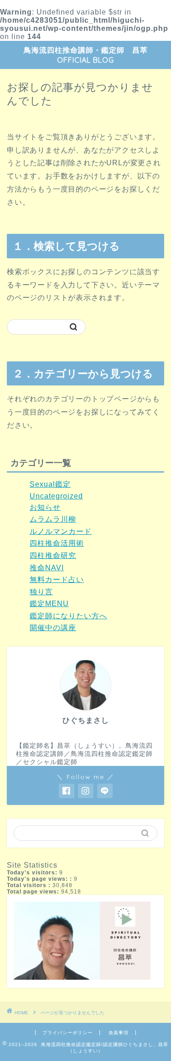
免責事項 (119, 1032)
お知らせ (45, 507)
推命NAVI (47, 568)
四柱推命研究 (53, 555)
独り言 (41, 592)
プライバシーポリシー (67, 1032)
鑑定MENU (49, 603)
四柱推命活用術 (57, 543)
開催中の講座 (53, 628)
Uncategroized (56, 496)
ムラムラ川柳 (53, 519)
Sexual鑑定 (50, 484)
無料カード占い (57, 579)
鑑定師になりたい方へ (68, 616)
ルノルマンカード (61, 531)
